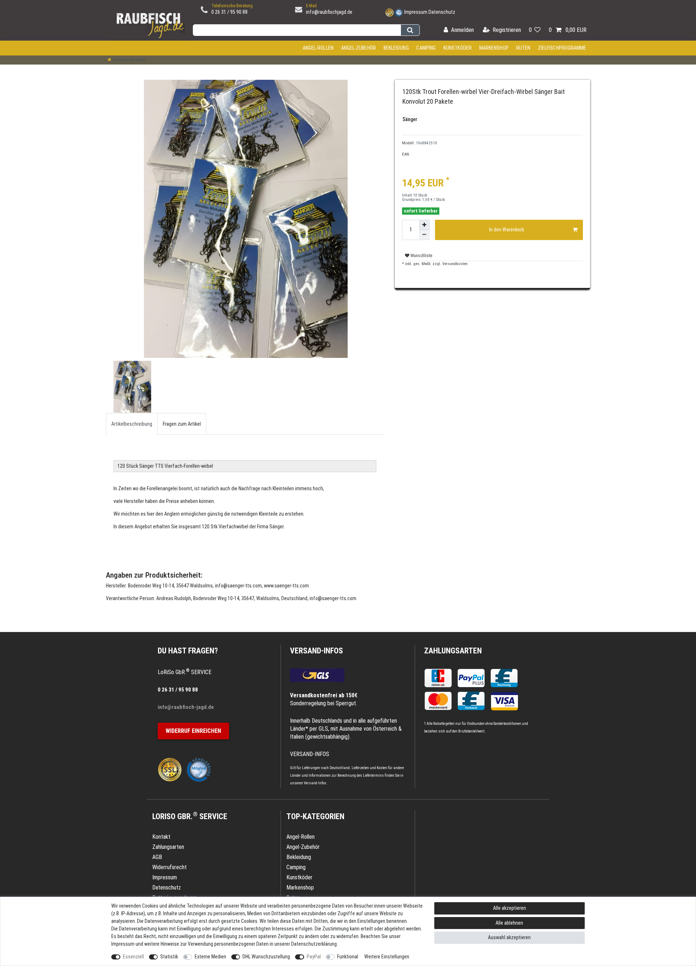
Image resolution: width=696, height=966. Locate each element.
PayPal (314, 956)
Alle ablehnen (509, 923)
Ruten (523, 48)
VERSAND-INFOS (316, 650)
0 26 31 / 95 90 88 (229, 12)
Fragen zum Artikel (182, 424)
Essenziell (133, 956)
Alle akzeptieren (509, 908)
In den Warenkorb (506, 229)
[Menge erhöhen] (424, 225)
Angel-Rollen (318, 48)
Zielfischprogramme (562, 48)
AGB (157, 857)
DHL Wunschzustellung (266, 956)
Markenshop (494, 48)
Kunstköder (457, 48)
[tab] (132, 423)
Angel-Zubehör (358, 48)
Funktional (347, 956)
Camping (426, 48)
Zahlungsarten (453, 650)
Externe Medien (210, 956)
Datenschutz (441, 12)
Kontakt (161, 836)
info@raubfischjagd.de (329, 12)
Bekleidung (396, 48)
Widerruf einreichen (193, 730)
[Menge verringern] (424, 235)
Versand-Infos (315, 783)
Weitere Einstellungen (386, 956)
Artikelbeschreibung (131, 424)
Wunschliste (420, 255)
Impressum (415, 12)
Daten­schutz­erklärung (314, 944)
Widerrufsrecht (169, 867)
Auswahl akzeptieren (509, 937)
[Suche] (410, 30)
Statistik (169, 956)
